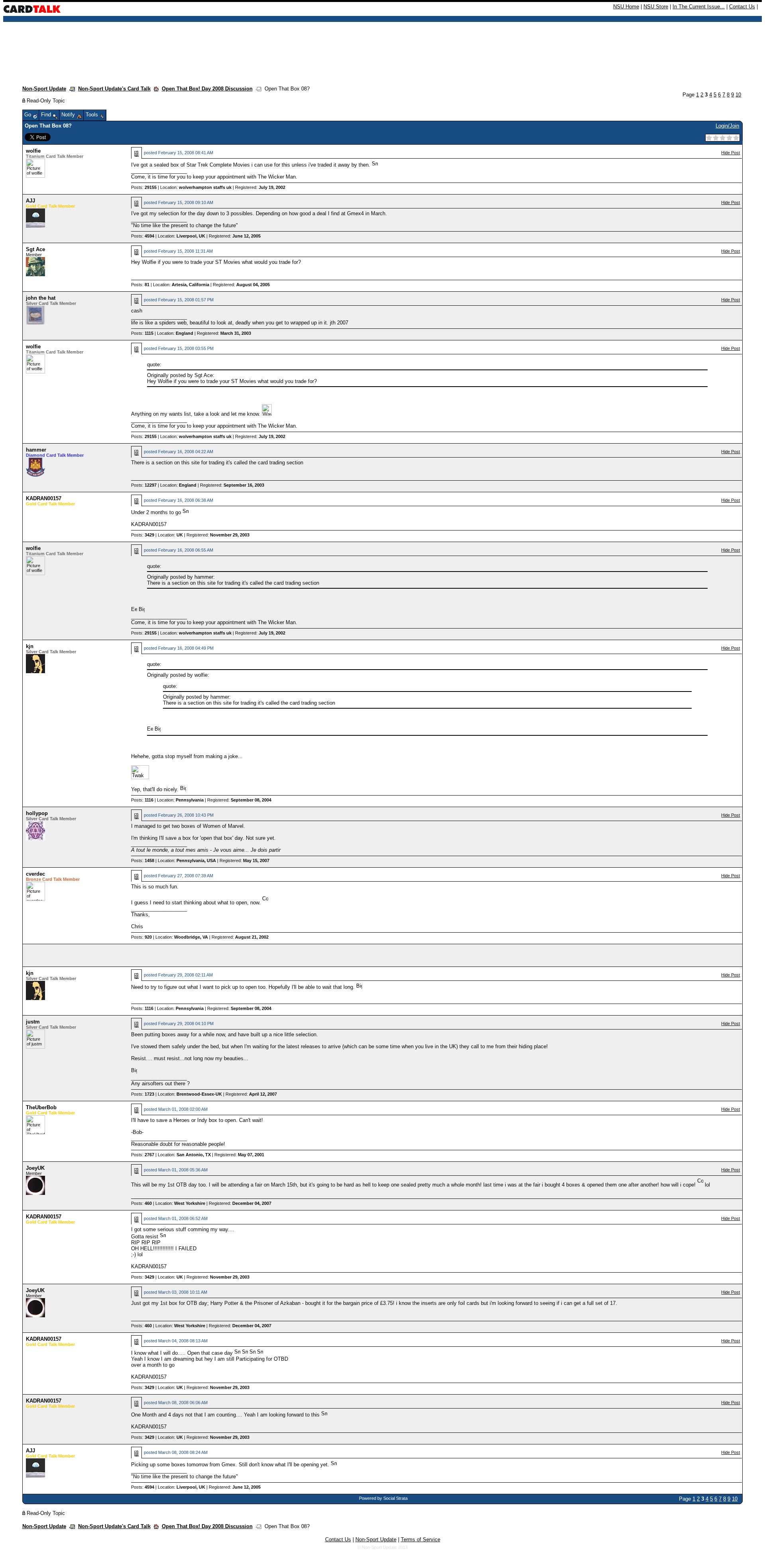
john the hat (40, 298)
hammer (36, 450)
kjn (29, 646)
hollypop (37, 813)
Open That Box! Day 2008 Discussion (207, 89)
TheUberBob (41, 1107)
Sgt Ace (35, 249)
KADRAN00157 (43, 498)
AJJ (30, 201)
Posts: (144, 187)
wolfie (33, 151)
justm (33, 1022)
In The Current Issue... (699, 7)
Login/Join (727, 126)
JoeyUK (35, 1168)
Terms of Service (420, 1539)
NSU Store (655, 7)
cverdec (35, 874)
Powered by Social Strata (383, 1498)
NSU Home (626, 7)
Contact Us (742, 7)
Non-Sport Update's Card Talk (114, 89)
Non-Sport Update (44, 89)
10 (738, 95)
